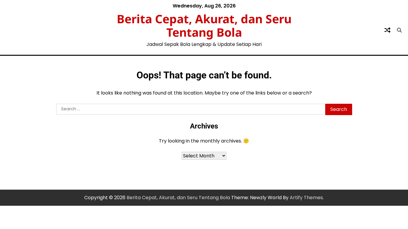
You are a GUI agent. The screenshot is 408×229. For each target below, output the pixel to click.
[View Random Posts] (387, 30)
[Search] (399, 30)
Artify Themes (306, 197)
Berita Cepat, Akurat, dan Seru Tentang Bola (204, 25)
